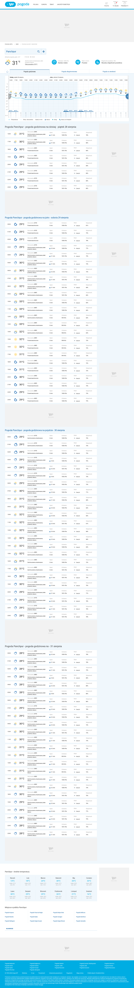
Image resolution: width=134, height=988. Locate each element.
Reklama (24, 973)
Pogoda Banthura (81, 917)
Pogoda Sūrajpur (57, 917)
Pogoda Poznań (34, 967)
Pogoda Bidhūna (80, 912)
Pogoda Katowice (109, 963)
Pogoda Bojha (34, 917)
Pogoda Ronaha (9, 917)
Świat (52, 4)
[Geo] (43, 51)
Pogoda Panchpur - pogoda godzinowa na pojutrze (29, 430)
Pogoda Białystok (10, 963)
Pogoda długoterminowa (69, 71)
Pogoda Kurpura (9, 912)
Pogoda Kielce (9, 965)
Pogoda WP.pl (9, 44)
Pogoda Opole (9, 967)
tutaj (42, 984)
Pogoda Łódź (83, 965)
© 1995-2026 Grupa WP (11, 973)
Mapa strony (80, 973)
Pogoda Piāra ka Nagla (36, 912)
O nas (32, 973)
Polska (35, 4)
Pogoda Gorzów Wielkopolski (88, 963)
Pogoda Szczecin (84, 967)
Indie (17, 44)
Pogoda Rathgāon (10, 921)
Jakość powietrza (63, 4)
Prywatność (41, 973)
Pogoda (23, 4)
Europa (44, 4)
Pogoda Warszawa (110, 967)
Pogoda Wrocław (9, 970)
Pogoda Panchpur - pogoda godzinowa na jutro (27, 217)
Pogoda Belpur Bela (58, 912)
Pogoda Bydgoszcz (35, 963)
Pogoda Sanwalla (81, 921)
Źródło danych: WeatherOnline (96, 973)
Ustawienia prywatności (55, 973)
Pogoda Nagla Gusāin (36, 921)
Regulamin (69, 973)
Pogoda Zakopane (35, 970)
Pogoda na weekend (109, 71)
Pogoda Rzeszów (59, 967)
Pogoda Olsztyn (109, 965)
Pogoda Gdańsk (59, 963)
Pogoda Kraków (34, 965)
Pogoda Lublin (59, 965)
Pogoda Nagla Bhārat (59, 921)
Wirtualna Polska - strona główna (10, 4)
